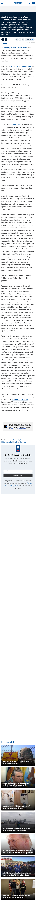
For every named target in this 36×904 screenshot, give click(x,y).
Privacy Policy (14, 486)
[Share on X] (19, 39)
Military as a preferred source (17, 428)
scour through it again (20, 400)
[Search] (29, 3)
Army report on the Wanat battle (16, 48)
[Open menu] (2, 3)
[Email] (23, 39)
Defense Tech (16, 125)
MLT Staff (5, 43)
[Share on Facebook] (16, 39)
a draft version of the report (21, 66)
